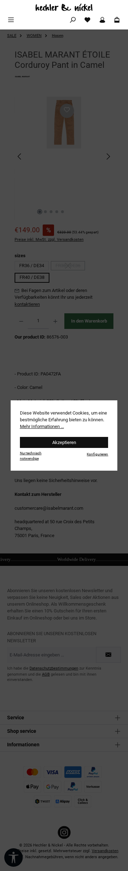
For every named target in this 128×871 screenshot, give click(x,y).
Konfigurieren (97, 454)
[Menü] (11, 20)
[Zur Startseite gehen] (64, 7)
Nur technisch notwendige (31, 456)
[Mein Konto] (102, 20)
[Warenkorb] (117, 20)
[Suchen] (72, 20)
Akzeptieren (64, 442)
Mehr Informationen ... (42, 426)
